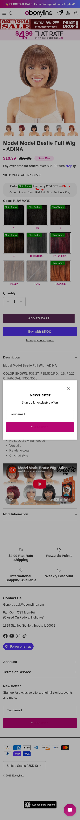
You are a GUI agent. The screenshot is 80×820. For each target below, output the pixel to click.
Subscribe (40, 427)
